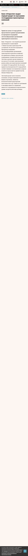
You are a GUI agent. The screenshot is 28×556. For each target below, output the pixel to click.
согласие (6, 551)
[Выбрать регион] (17, 2)
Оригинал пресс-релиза (7, 98)
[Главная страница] (2, 1)
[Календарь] (11, 2)
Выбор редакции (5, 7)
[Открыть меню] (26, 2)
